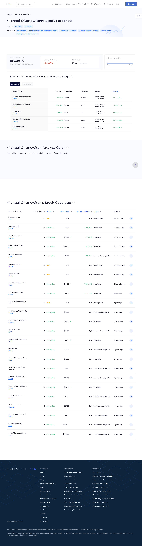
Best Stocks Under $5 (100, 502)
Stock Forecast (69, 480)
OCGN (15, 114)
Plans (42, 487)
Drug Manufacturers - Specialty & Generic (43, 30)
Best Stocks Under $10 (100, 506)
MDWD (11, 407)
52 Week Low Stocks (99, 487)
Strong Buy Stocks (71, 487)
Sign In (119, 4)
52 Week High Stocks (100, 484)
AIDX (10, 257)
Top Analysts (83, 4)
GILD (10, 247)
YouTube (43, 517)
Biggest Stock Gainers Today (102, 476)
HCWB (11, 238)
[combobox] (25, 4)
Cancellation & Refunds (48, 499)
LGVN (10, 266)
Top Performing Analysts (73, 472)
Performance (45, 502)
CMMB (15, 121)
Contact (43, 510)
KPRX (10, 388)
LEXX (15, 99)
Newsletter (44, 521)
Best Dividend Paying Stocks (74, 495)
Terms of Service (46, 495)
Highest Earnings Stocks (73, 491)
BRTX (10, 416)
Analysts (10, 14)
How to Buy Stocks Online (73, 510)
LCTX (15, 106)
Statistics (67, 499)
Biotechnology (22, 30)
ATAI (10, 219)
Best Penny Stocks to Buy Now (103, 499)
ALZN (10, 398)
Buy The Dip (96, 472)
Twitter (42, 514)
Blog (42, 480)
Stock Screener (69, 476)
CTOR (15, 129)
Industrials (28, 26)
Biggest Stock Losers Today (102, 480)
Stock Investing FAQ (47, 484)
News (42, 476)
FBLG (10, 276)
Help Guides (44, 506)
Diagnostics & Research (68, 30)
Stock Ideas (71, 4)
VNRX (10, 229)
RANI (10, 285)
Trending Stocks (70, 484)
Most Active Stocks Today (101, 491)
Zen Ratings (96, 4)
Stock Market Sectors (72, 502)
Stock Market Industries (73, 506)
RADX (10, 313)
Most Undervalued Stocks (101, 495)
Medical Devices (106, 30)
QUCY (10, 332)
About (42, 472)
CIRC (10, 426)
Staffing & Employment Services (27, 34)
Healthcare (18, 26)
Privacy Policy (45, 491)
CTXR (10, 435)
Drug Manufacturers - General (88, 30)
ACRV (10, 379)
